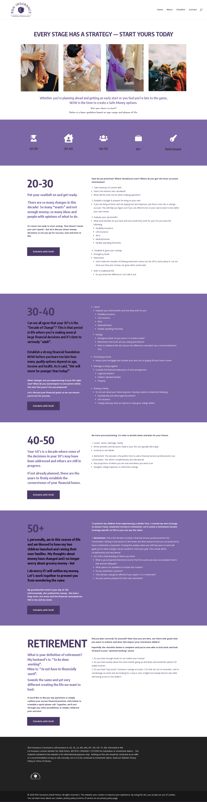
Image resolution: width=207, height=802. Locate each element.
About (170, 10)
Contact (193, 10)
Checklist (180, 10)
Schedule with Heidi (43, 251)
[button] (103, 34)
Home (160, 10)
